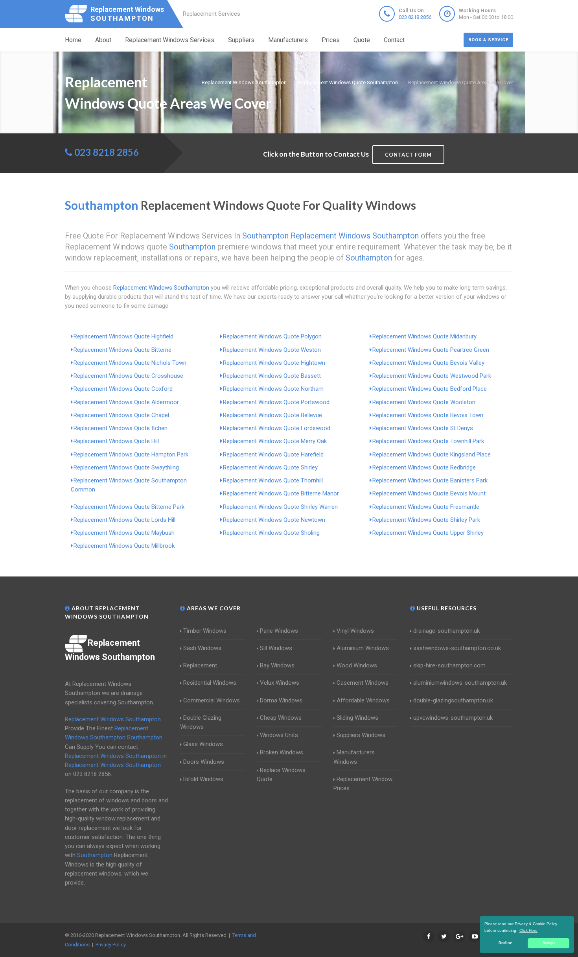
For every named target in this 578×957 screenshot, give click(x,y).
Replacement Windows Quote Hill (116, 441)
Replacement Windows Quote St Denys (422, 428)
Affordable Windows (363, 700)
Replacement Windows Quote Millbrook (124, 545)
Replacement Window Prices (362, 784)
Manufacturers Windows (354, 757)
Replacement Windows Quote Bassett (272, 375)
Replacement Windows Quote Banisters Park (430, 480)
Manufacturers (288, 40)
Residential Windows (209, 682)
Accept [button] (549, 943)
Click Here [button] (528, 930)
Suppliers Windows (361, 735)
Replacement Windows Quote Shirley (270, 467)
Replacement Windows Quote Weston (272, 349)
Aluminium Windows (363, 648)
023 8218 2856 (415, 17)
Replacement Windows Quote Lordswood (276, 428)
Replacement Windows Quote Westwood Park (431, 375)
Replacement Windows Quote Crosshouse (128, 375)
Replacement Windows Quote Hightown (274, 362)
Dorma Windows (281, 700)
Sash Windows (202, 648)
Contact (394, 40)
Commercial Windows (211, 700)
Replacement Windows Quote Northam (273, 388)
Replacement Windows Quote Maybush (124, 532)
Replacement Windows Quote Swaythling (126, 467)
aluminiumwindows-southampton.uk (460, 682)
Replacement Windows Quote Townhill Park (428, 441)
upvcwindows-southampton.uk (453, 717)
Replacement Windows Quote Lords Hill (124, 519)
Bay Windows (277, 665)
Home (73, 40)
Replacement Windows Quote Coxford (123, 388)
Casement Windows (362, 682)
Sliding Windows (357, 717)
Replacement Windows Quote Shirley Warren (280, 506)
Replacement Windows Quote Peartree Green (430, 349)
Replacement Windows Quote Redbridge (424, 467)
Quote (361, 40)
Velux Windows (279, 682)
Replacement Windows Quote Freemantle (425, 506)
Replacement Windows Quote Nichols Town (130, 362)
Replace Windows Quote (281, 775)
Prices (331, 40)
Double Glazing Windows (200, 722)
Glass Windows (203, 744)
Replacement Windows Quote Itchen (121, 428)
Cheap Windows (281, 717)
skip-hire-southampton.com (449, 665)
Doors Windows (203, 761)
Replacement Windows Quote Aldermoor (126, 402)
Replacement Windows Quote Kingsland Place (431, 454)
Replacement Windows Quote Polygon (272, 336)
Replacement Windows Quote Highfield (123, 336)
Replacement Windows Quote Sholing (271, 532)
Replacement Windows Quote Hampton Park (131, 454)
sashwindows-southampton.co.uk (457, 648)
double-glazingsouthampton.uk (453, 700)
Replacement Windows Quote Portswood (276, 402)
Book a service (488, 39)
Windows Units (279, 735)
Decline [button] (505, 943)
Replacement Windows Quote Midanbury (424, 336)
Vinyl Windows (355, 630)
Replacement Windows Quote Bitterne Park (129, 506)
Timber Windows (204, 630)
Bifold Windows (203, 779)
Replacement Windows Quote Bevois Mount (429, 493)
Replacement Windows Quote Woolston (423, 402)
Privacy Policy (111, 945)
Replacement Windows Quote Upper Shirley (428, 532)
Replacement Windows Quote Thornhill (273, 480)
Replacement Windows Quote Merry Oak (275, 441)
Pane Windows (279, 630)
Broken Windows (281, 752)
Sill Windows (276, 648)
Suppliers (241, 40)
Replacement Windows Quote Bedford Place (429, 388)
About (103, 40)
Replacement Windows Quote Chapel (121, 415)
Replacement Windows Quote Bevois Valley (428, 362)
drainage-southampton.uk (446, 630)
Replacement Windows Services (169, 40)
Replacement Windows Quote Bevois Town (427, 415)
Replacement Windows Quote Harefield (273, 454)
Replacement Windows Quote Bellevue (272, 415)
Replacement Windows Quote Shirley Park (426, 519)
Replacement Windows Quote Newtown (274, 519)
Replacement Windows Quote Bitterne (122, 349)
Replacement (200, 665)
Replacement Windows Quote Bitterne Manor (281, 493)
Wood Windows (357, 665)
